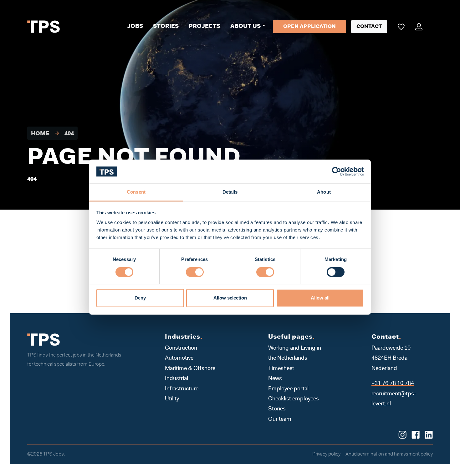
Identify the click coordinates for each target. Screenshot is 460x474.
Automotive (179, 358)
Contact (369, 26)
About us (245, 26)
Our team (279, 419)
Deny (140, 298)
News (275, 379)
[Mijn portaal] (419, 27)
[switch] (195, 272)
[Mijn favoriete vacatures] (401, 27)
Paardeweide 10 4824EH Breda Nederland (391, 359)
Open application (309, 26)
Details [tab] (230, 192)
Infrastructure (181, 389)
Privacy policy (326, 454)
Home (40, 134)
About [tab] (324, 192)
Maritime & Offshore (190, 369)
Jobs (135, 26)
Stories (166, 26)
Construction (181, 348)
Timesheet (281, 369)
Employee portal (288, 389)
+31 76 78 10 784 (392, 384)
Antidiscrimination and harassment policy (389, 454)
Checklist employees (293, 399)
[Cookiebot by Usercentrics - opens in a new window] (336, 171)
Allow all (320, 298)
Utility (172, 399)
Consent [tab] (136, 192)
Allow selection (230, 298)
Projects (204, 26)
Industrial (176, 379)
